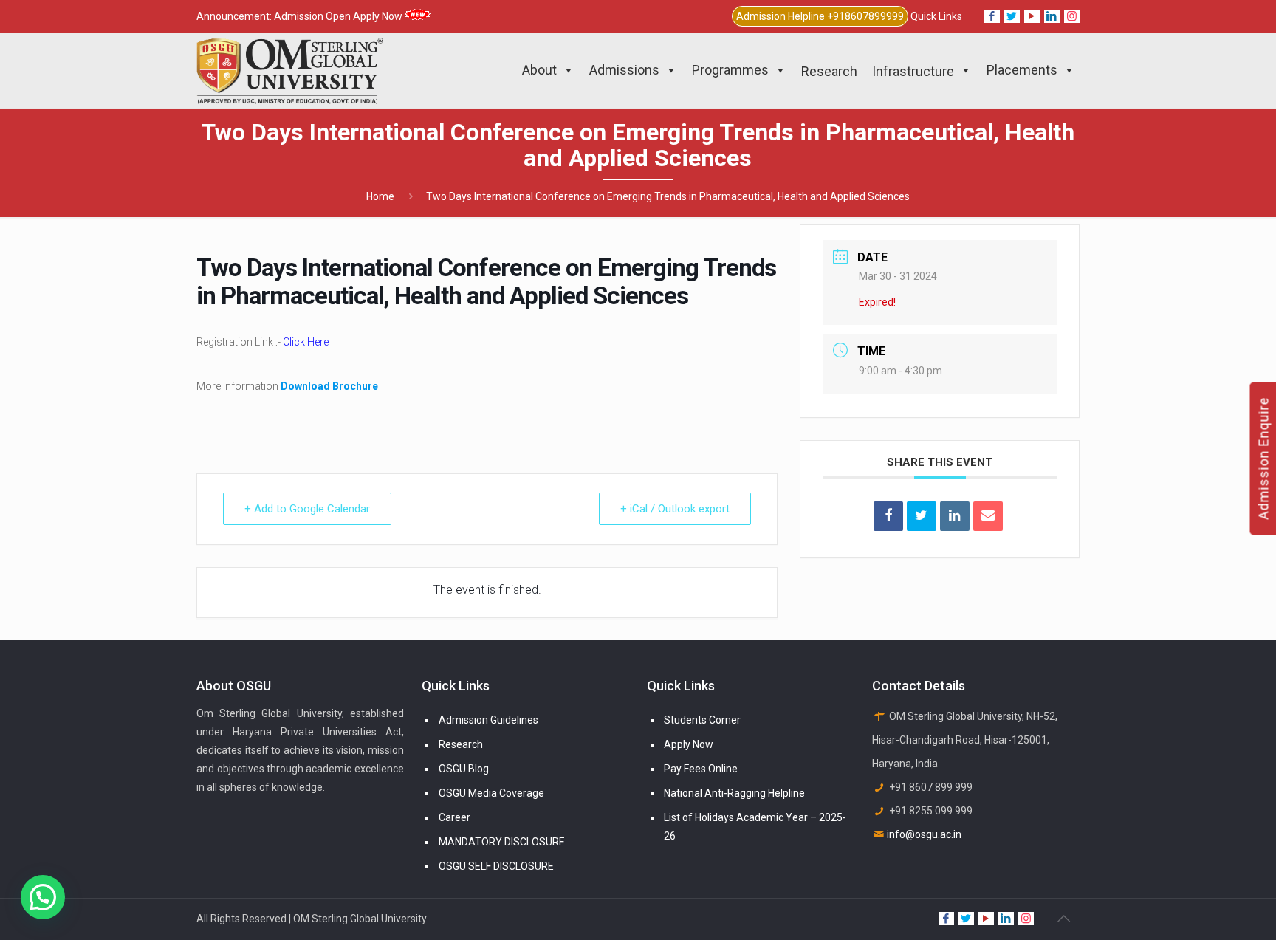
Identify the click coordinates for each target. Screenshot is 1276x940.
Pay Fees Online (701, 769)
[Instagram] (1072, 16)
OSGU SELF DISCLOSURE (496, 866)
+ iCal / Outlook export (675, 508)
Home (380, 196)
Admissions (624, 70)
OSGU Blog (464, 769)
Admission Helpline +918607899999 (820, 16)
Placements (1022, 70)
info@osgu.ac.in (924, 834)
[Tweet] (921, 516)
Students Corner (702, 720)
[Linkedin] (955, 516)
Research (461, 744)
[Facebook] (992, 16)
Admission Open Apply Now (339, 16)
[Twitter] (1012, 16)
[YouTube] (1032, 16)
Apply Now (688, 744)
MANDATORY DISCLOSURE (502, 842)
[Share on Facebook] (888, 516)
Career (454, 817)
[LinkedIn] (1052, 16)
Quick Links (936, 16)
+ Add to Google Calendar (307, 508)
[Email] (988, 516)
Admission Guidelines (488, 720)
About (539, 70)
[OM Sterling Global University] (289, 70)
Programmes (730, 70)
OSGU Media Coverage (491, 793)
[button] (43, 897)
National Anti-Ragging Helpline (734, 793)
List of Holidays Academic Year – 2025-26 (755, 827)
